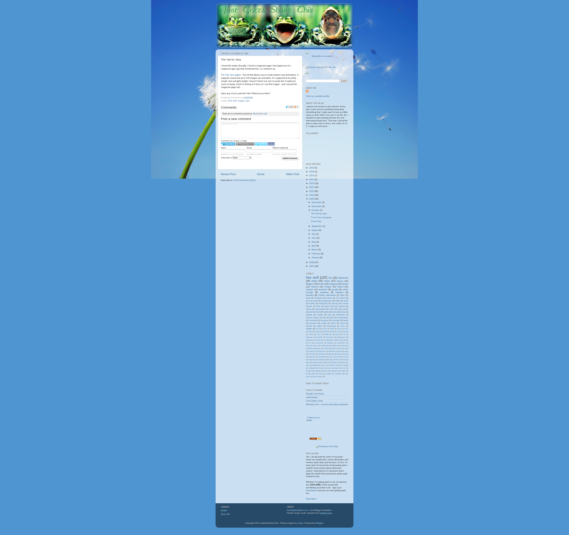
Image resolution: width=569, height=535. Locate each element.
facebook (323, 289)
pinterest (326, 362)
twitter (337, 301)
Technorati (330, 337)
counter (345, 309)
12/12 (319, 334)
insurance (313, 323)
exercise (312, 354)
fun (330, 277)
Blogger (309, 284)
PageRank (340, 315)
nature (333, 323)
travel (321, 374)
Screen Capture (312, 318)
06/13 (311, 331)
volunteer (338, 374)
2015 (312, 175)
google (335, 289)
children (335, 346)
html (339, 357)
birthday (330, 343)
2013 (312, 183)
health (325, 312)
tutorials (309, 295)
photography (326, 301)
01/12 (318, 329)
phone (343, 312)
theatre (343, 371)
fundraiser (321, 354)
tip (307, 374)
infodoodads (312, 397)
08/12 (318, 331)
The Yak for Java (319, 213)
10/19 (311, 334)
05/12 (346, 329)
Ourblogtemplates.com (297, 510)
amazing (327, 340)
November (317, 206)
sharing (311, 368)
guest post (329, 306)
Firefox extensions (327, 295)
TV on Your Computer (321, 217)
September (317, 226)
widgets (309, 329)
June (314, 238)
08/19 (325, 331)
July (314, 234)
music (327, 281)
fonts (318, 306)
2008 (312, 262)
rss (325, 365)
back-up (335, 303)
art (310, 343)
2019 (312, 168)
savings (309, 289)
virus (343, 326)
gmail (346, 354)
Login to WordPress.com (245, 143)
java (248, 101)
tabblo (319, 326)
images (241, 101)
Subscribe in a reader (321, 56)
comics (343, 346)
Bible (326, 334)
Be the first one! (260, 114)
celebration (325, 346)
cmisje (300, 523)
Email (249, 148)
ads (324, 318)
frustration (319, 298)
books (321, 284)
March (315, 250)
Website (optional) (280, 148)
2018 (312, 172)
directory (322, 351)
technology (331, 326)
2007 (312, 266)
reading (320, 315)
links (342, 295)
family (345, 320)
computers (324, 320)
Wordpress (341, 337)
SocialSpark (311, 490)
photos (340, 281)
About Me (225, 514)
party (308, 362)
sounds (309, 326)
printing (309, 315)
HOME (224, 510)
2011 (311, 191)
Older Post (292, 174)
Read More (311, 499)
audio (331, 318)
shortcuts (321, 368)
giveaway (338, 354)
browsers (309, 346)
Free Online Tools (314, 401)
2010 (312, 195)
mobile (324, 323)
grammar (312, 357)
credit (346, 348)
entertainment (314, 312)
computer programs (313, 348)
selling (346, 365)
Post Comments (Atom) (245, 180)
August (315, 230)
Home (261, 174)
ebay (346, 351)
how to (331, 357)
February (316, 254)
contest (338, 348)
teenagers (334, 371)
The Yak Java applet (231, 75)
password (316, 362)
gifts (329, 354)
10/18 (346, 331)
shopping (324, 292)
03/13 (325, 329)
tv (329, 309)
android (345, 340)
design (345, 284)
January (316, 257)
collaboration (343, 318)
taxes (325, 371)
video (314, 281)
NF (344, 334)
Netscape (309, 337)
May (314, 242)
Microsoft (335, 334)
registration (316, 365)
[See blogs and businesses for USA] (315, 439)
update (328, 374)
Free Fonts (316, 221)
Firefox (312, 303)
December (317, 202)
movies (334, 312)
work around (318, 376)
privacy (343, 362)
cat (317, 346)
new (344, 359)
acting (308, 340)
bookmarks (341, 343)
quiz (307, 365)
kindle (321, 359)
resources (343, 277)
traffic (313, 374)
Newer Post (228, 174)
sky (344, 368)
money (308, 309)
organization (320, 309)
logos (328, 359)
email (308, 298)
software (339, 292)
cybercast (312, 351)
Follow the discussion (296, 106)
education (336, 320)
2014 (312, 179)
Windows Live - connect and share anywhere (327, 404)
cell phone (340, 298)
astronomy (319, 343)
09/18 (332, 331)
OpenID (319, 337)
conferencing (328, 348)
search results (335, 365)
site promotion (334, 368)
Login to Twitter (261, 143)
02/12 (346, 301)
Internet (314, 287)
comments (313, 320)
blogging (333, 284)
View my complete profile (317, 96)
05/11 (339, 329)
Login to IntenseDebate (228, 143)
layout (340, 287)
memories (336, 359)
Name (223, 148)
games (329, 298)
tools (329, 315)
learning (341, 306)
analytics (336, 340)
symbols (317, 371)
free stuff (232, 101)
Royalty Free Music (315, 394)
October (316, 210)
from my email (312, 301)
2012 (312, 187)
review (342, 323)
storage (308, 371)
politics (334, 362)
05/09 (332, 329)
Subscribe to (226, 158)
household (322, 357)
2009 (312, 199)
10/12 (339, 331)
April (314, 246)
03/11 (336, 309)
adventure (317, 340)
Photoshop (323, 303)
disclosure (332, 351)
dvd (340, 351)
